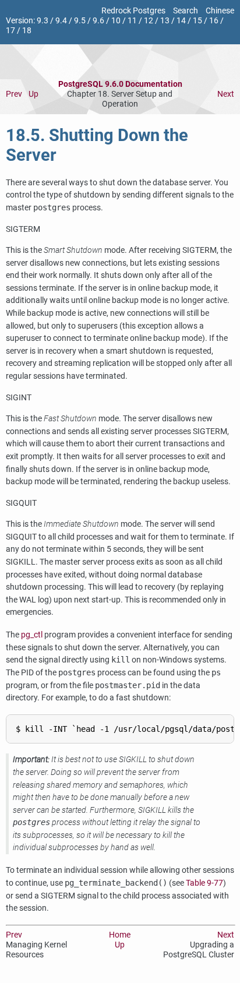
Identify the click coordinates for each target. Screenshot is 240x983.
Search (185, 11)
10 (116, 21)
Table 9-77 (204, 883)
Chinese (220, 11)
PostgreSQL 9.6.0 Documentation (120, 84)
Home (119, 935)
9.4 (61, 21)
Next (225, 94)
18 (26, 31)
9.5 (80, 21)
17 (10, 31)
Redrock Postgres (133, 11)
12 (148, 21)
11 (132, 21)
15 (197, 21)
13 (165, 21)
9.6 (98, 21)
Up (33, 94)
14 (181, 21)
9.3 (42, 21)
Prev (14, 94)
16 (213, 21)
